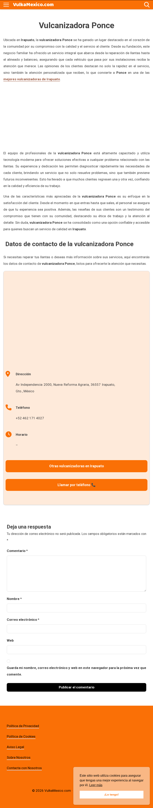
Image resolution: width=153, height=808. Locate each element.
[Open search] (147, 5)
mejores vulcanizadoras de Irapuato (31, 79)
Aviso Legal (15, 747)
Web (10, 640)
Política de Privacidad (23, 726)
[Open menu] (6, 5)
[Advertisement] (76, 115)
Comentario (17, 551)
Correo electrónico (23, 620)
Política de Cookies (21, 736)
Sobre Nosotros (18, 757)
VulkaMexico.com (33, 5)
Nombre (14, 599)
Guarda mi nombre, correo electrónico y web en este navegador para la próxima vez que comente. (76, 671)
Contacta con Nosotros (24, 768)
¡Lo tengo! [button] (111, 794)
